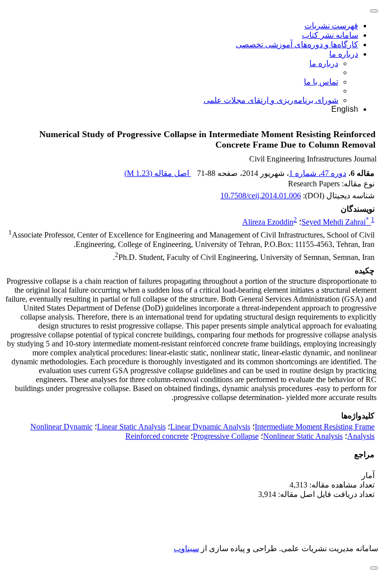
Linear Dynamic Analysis (210, 426)
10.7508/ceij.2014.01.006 (260, 195)
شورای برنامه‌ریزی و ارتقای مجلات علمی (270, 100)
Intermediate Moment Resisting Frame (315, 426)
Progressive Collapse (226, 436)
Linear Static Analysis (131, 426)
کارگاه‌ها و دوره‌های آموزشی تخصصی (297, 44)
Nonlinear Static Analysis (303, 436)
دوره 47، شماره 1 (317, 173)
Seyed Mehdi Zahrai (335, 222)
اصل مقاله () (157, 173)
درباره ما (343, 54)
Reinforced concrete (157, 436)
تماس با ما (321, 82)
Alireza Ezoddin (267, 222)
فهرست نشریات (331, 25)
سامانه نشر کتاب (330, 35)
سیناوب (186, 548)
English (344, 109)
